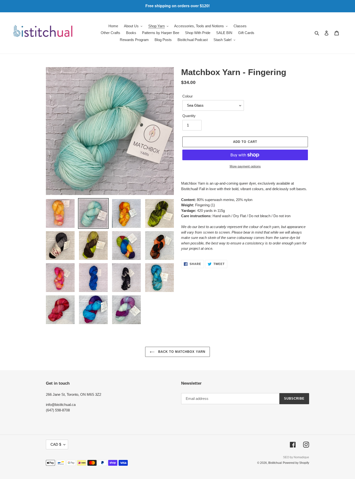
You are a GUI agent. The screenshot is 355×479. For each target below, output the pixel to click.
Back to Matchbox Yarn (181, 352)
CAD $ (55, 444)
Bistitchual (275, 463)
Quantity (189, 116)
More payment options (245, 166)
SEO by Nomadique (296, 457)
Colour (187, 96)
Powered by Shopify (296, 463)
